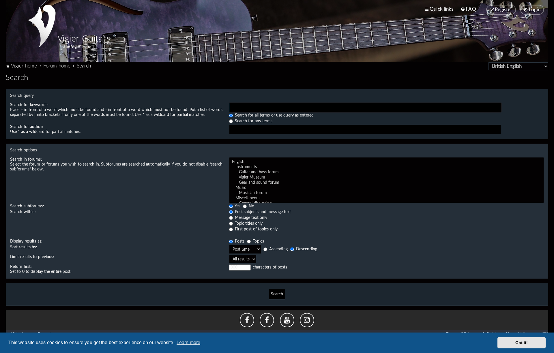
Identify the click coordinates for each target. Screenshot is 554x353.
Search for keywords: (29, 105)
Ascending (278, 249)
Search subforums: (27, 206)
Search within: (23, 212)
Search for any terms (253, 121)
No (251, 206)
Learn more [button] (188, 342)
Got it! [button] (521, 342)
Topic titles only (248, 223)
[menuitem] (468, 9)
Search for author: (26, 127)
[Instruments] (386, 167)
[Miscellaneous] (386, 198)
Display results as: (26, 241)
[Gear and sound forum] (386, 182)
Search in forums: (26, 159)
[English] (386, 162)
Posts (239, 241)
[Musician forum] (386, 193)
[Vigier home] (42, 26)
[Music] (386, 188)
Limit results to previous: (32, 257)
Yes (237, 206)
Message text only (250, 218)
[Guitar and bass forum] (386, 172)
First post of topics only (256, 229)
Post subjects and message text (262, 212)
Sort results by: (24, 247)
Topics (258, 241)
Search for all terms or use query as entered (274, 115)
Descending (306, 249)
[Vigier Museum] (386, 177)
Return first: (21, 267)
